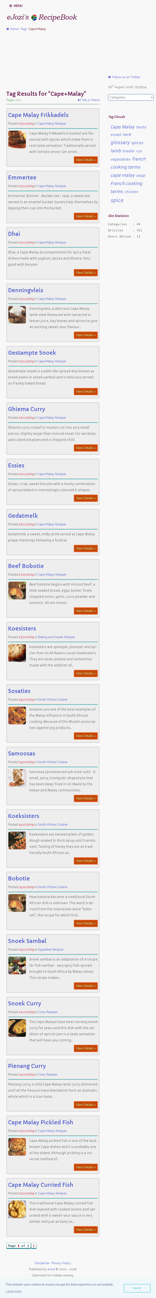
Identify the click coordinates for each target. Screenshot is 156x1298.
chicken (131, 192)
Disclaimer (42, 1263)
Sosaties (19, 691)
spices (137, 143)
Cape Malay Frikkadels (38, 115)
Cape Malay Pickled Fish (40, 1122)
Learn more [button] (13, 1291)
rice (139, 151)
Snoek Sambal (27, 941)
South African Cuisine (52, 699)
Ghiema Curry (26, 409)
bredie (128, 151)
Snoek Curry (24, 1003)
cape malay (122, 175)
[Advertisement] (78, 61)
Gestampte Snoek (32, 353)
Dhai (14, 234)
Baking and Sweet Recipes (56, 637)
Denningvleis (25, 290)
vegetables (120, 159)
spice (116, 200)
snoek (115, 135)
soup (140, 175)
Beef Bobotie (26, 566)
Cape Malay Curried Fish (40, 1185)
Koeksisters (23, 816)
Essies (16, 465)
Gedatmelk (23, 516)
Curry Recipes (48, 1012)
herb (127, 134)
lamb (115, 150)
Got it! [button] (137, 1288)
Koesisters (22, 628)
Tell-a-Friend (90, 100)
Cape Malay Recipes (51, 123)
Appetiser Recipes (51, 949)
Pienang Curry (27, 1066)
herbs (141, 127)
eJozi (51, 1269)
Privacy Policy (61, 1263)
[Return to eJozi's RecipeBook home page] (34, 16)
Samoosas (21, 753)
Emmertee (22, 177)
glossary (120, 142)
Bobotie (19, 878)
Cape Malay (122, 127)
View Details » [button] (86, 160)
